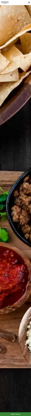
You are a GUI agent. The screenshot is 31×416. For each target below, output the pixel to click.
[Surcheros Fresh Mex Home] (8, 2)
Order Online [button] (15, 414)
